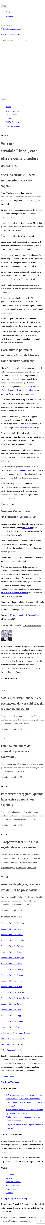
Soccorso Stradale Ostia (11, 1010)
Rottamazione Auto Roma (12, 1044)
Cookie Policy (21, 1198)
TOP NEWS (21, 868)
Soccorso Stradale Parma (11, 986)
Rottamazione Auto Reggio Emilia (15, 1033)
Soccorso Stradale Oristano (12, 923)
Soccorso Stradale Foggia (11, 1015)
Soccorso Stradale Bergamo (12, 958)
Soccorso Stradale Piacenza (12, 992)
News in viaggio (12, 111)
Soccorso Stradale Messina (12, 934)
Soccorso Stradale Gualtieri (12, 940)
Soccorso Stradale (13, 1181)
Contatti (9, 19)
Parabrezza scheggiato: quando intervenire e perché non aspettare (22, 799)
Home (8, 12)
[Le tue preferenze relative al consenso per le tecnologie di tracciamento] (41, 1221)
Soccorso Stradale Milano (11, 929)
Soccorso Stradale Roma (11, 1004)
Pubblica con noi (8, 1076)
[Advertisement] (22, 73)
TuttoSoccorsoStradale (10, 35)
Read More (20, 729)
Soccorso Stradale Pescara (12, 1021)
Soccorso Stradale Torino (11, 1027)
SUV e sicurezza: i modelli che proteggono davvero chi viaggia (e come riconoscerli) (22, 703)
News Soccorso (12, 115)
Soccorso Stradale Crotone (12, 975)
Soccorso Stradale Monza (11, 963)
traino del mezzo (24, 470)
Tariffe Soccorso (12, 122)
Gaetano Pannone (35, 615)
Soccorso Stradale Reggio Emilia (15, 998)
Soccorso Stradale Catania (12, 969)
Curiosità (9, 118)
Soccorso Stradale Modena (12, 981)
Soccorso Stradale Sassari (11, 952)
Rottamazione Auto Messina (13, 1038)
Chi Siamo (10, 16)
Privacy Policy (7, 1198)
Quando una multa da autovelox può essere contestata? (15, 751)
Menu (4, 6)
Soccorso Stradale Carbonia (12, 946)
